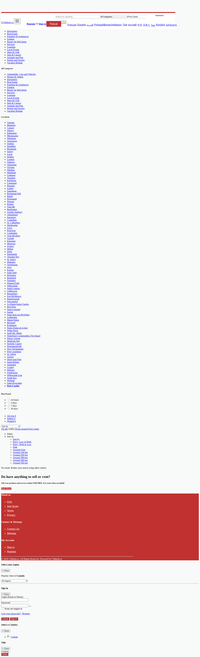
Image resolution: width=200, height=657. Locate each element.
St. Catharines (13, 222)
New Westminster (15, 349)
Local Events (13, 49)
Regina (10, 204)
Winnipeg (11, 138)
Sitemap (11, 533)
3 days (14, 403)
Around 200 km (20, 455)
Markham (11, 172)
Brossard (11, 322)
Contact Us (13, 529)
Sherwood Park (14, 359)
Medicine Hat (13, 341)
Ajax (9, 267)
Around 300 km (20, 457)
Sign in (42, 24)
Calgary (10, 128)
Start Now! (6, 489)
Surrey (10, 151)
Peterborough (13, 299)
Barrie (10, 196)
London (10, 159)
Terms (10, 510)
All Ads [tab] (11, 416)
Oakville (11, 207)
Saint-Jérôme (13, 362)
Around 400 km (20, 460)
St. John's (11, 259)
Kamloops (12, 325)
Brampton (11, 149)
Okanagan (12, 164)
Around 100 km (20, 452)
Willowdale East (14, 375)
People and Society (16, 60)
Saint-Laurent (13, 288)
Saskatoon (12, 191)
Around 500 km (20, 463)
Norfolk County (14, 343)
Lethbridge (12, 317)
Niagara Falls (13, 283)
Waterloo (11, 262)
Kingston (11, 241)
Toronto (10, 122)
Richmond (12, 199)
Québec (10, 143)
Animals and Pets (15, 57)
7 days (14, 405)
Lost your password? (11, 613)
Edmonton (12, 133)
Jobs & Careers (14, 55)
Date (15, 447)
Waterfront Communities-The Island (23, 336)
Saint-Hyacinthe (14, 383)
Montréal (11, 125)
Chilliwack (12, 291)
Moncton (11, 243)
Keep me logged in (13, 608)
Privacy (11, 515)
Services (11, 44)
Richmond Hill (14, 193)
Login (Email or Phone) (12, 597)
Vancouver (12, 141)
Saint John (12, 272)
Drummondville (14, 346)
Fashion (10, 39)
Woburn (10, 370)
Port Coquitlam (14, 351)
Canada (14, 637)
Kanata (10, 270)
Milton (10, 249)
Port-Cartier (13, 386)
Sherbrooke (12, 225)
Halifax (10, 157)
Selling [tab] (11, 418)
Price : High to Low (22, 444)
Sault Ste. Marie (14, 333)
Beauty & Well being (17, 42)
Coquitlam (12, 220)
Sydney (10, 246)
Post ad (54, 24)
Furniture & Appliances (18, 36)
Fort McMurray (14, 296)
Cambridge (12, 233)
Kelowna (11, 230)
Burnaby (11, 186)
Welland (11, 380)
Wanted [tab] (11, 421)
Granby (10, 367)
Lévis (9, 228)
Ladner (10, 188)
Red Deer (11, 307)
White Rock (12, 330)
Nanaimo (11, 280)
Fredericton (12, 372)
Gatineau (11, 175)
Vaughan (11, 178)
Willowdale (12, 286)
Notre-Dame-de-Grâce (17, 328)
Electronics (12, 31)
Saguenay (11, 217)
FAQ (9, 502)
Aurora (10, 357)
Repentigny (12, 293)
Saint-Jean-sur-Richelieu (18, 315)
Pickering (11, 275)
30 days (14, 408)
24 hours (15, 400)
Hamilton (11, 146)
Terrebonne (12, 265)
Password (5, 602)
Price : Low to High (22, 442)
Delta (9, 251)
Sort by (16, 439)
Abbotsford (12, 214)
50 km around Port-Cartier (27, 429)
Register (31, 24)
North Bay (12, 378)
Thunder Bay (13, 257)
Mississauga (12, 136)
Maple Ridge (13, 320)
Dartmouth (12, 254)
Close (4, 654)
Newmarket (12, 301)
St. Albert (11, 354)
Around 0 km (19, 449)
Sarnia (10, 312)
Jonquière (11, 365)
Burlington (12, 209)
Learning (11, 47)
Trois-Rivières (13, 236)
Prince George (13, 338)
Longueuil (12, 183)
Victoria (10, 167)
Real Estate (12, 34)
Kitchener (11, 180)
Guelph (10, 238)
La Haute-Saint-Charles (18, 304)
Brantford (11, 278)
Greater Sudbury (14, 212)
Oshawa (11, 162)
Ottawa (10, 130)
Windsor (11, 170)
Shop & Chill (13, 52)
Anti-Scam (12, 506)
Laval (9, 154)
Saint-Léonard (13, 309)
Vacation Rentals (15, 63)
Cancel (5, 619)
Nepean (10, 201)
